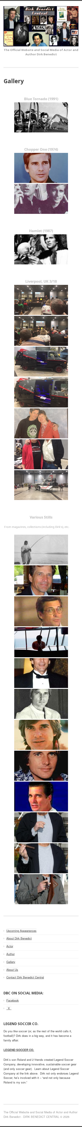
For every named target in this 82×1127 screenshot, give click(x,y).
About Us (12, 970)
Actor (9, 946)
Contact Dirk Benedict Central (25, 977)
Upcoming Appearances (21, 931)
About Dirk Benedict (19, 938)
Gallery (10, 962)
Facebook (12, 1000)
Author (10, 954)
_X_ (8, 1008)
